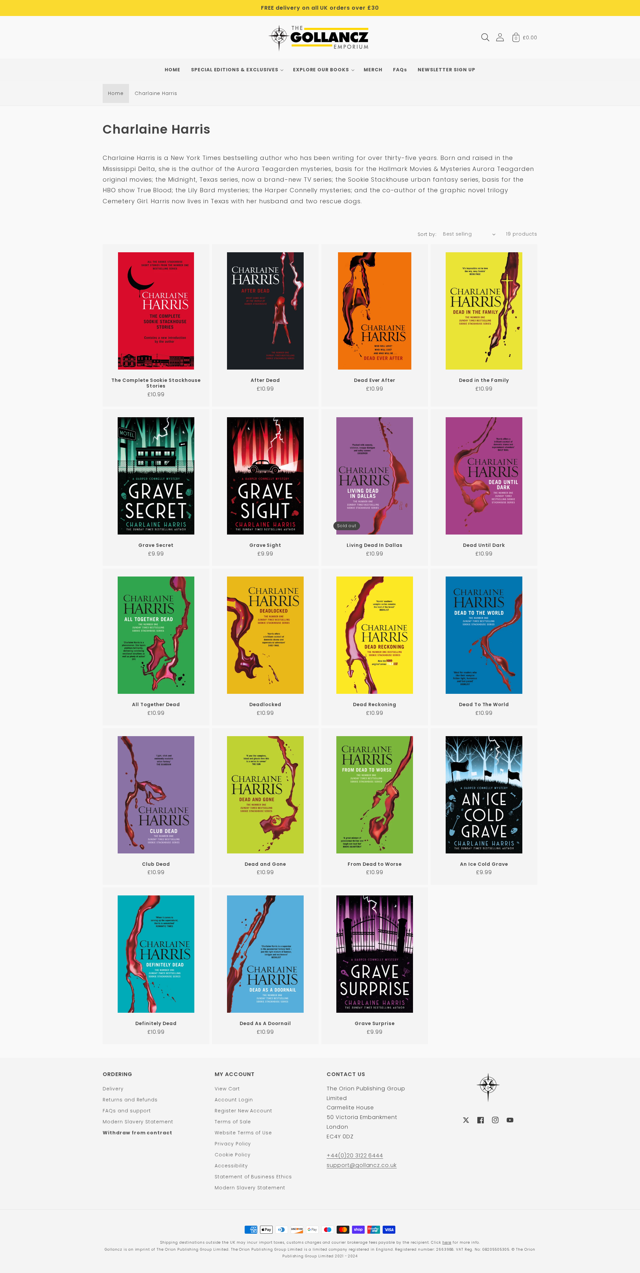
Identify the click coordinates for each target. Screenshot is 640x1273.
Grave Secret (156, 545)
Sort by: (427, 234)
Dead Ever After (374, 380)
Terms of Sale (233, 1121)
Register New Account (243, 1110)
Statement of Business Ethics (253, 1176)
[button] (485, 37)
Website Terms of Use (243, 1132)
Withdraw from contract (137, 1132)
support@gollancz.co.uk (362, 1165)
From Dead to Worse (375, 864)
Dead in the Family (484, 380)
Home (116, 93)
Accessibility (231, 1165)
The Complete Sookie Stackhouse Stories (156, 383)
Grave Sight (265, 545)
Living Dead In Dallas (375, 545)
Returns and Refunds (130, 1099)
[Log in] (500, 37)
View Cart (227, 1088)
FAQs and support (127, 1110)
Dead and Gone (265, 864)
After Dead (265, 380)
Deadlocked (265, 704)
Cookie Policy (232, 1154)
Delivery (113, 1088)
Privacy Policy (233, 1143)
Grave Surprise (375, 1023)
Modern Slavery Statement (138, 1121)
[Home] (320, 37)
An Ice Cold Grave (484, 864)
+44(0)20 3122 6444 (355, 1155)
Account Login (234, 1099)
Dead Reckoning (374, 704)
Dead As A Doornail (265, 1023)
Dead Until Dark (484, 545)
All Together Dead (156, 704)
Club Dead (156, 864)
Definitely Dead (155, 1023)
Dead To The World (484, 704)
